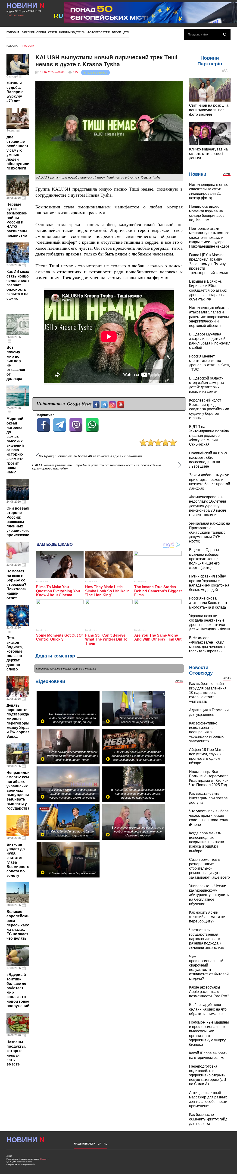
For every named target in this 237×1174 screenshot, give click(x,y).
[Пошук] (225, 34)
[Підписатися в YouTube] (121, 404)
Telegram (77, 668)
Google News (79, 403)
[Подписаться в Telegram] (105, 404)
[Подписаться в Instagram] (113, 404)
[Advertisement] (109, 503)
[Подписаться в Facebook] (97, 404)
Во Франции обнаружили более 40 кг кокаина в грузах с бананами (90, 456)
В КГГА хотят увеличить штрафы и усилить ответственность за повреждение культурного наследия (96, 466)
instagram (90, 668)
